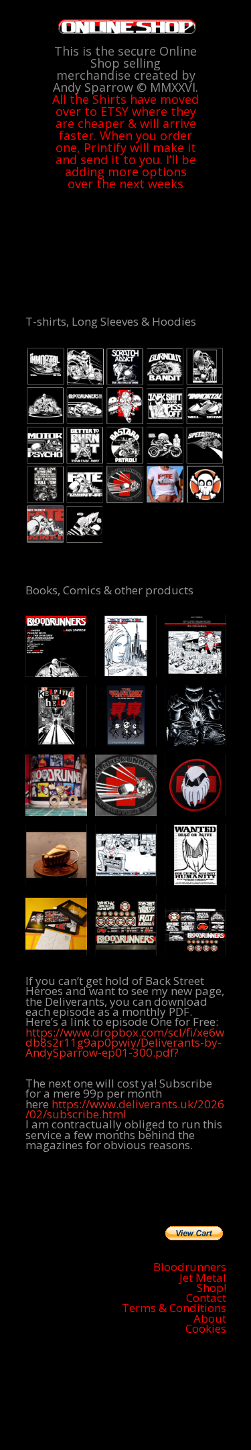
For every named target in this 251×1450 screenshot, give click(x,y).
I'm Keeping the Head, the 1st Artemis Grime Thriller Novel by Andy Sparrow (56, 715)
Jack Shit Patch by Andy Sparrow (195, 785)
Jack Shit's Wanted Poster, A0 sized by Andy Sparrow (195, 855)
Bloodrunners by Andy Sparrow (56, 646)
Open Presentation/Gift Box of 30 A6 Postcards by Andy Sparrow (56, 924)
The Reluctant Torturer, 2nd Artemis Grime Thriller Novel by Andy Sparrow (126, 715)
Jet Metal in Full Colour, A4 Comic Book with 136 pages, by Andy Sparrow (126, 646)
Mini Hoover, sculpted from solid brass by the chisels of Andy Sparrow (56, 785)
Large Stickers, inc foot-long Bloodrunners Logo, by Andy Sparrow (126, 924)
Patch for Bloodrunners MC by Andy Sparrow (126, 785)
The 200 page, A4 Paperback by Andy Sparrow (195, 646)
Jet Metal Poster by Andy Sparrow (126, 855)
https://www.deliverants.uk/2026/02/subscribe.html (124, 1109)
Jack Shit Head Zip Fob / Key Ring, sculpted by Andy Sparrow (56, 855)
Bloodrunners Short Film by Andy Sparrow (195, 715)
